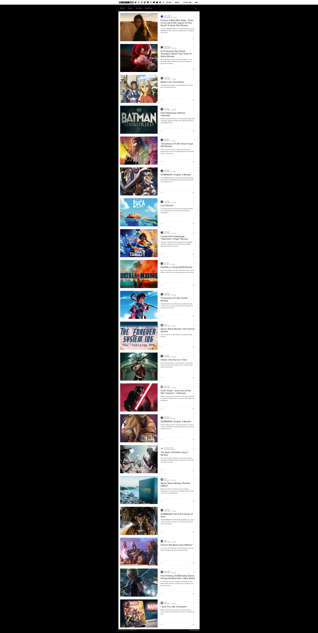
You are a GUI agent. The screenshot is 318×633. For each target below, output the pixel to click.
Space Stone (148, 8)
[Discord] (148, 2)
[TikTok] (145, 2)
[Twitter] (135, 2)
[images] (157, 2)
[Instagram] (141, 2)
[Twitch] (151, 2)
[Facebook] (138, 2)
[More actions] (195, 16)
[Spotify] (160, 2)
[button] (196, 8)
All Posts (122, 8)
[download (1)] (163, 2)
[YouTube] (154, 2)
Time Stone (139, 8)
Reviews (130, 8)
